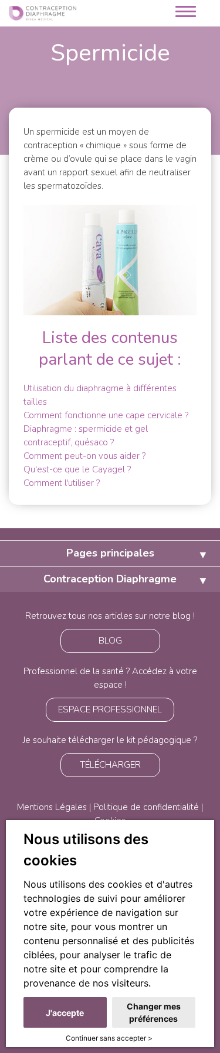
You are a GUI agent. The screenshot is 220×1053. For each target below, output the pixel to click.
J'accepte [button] (65, 1013)
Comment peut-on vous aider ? (84, 456)
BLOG (110, 641)
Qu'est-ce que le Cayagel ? (77, 469)
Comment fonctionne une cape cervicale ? (105, 415)
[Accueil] (42, 12)
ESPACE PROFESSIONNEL (110, 709)
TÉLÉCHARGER (110, 765)
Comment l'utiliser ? (61, 483)
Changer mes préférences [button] (154, 1012)
